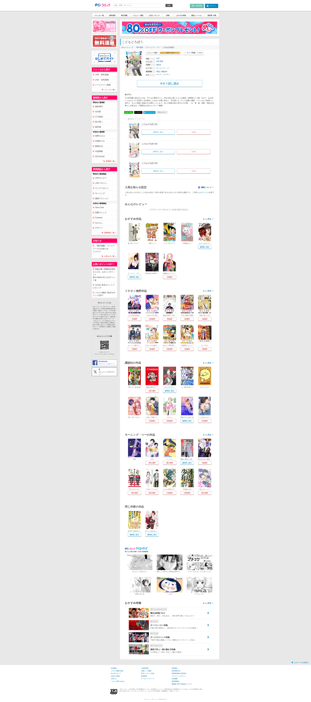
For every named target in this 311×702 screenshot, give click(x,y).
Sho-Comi (99, 207)
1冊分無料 (152, 391)
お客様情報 (144, 668)
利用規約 (174, 668)
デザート (99, 228)
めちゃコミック (127, 47)
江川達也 (99, 117)
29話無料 (187, 493)
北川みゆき (100, 156)
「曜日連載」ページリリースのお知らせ (104, 248)
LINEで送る (129, 112)
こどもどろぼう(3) (149, 163)
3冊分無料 (134, 493)
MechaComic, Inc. (163, 699)
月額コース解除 (146, 671)
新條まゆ (99, 146)
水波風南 (99, 151)
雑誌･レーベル (196, 15)
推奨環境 (144, 676)
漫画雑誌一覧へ (110, 233)
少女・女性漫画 (102, 80)
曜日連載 (124, 15)
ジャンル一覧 (99, 15)
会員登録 (114, 668)
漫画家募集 (175, 681)
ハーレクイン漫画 (103, 85)
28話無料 (169, 421)
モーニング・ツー (153, 47)
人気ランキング (154, 15)
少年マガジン (101, 183)
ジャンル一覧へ (110, 90)
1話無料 (134, 349)
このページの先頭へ (301, 662)
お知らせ (114, 679)
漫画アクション (102, 198)
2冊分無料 (152, 463)
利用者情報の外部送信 (179, 673)
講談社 (158, 65)
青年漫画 (139, 47)
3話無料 (169, 277)
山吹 (158, 58)
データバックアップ (147, 679)
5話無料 (204, 319)
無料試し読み (204, 247)
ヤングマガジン (102, 188)
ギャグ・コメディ (163, 74)
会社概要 (174, 679)
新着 (167, 15)
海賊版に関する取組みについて (182, 684)
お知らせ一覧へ (110, 256)
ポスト (139, 112)
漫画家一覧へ (111, 161)
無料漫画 (112, 15)
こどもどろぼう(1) (149, 124)
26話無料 (169, 349)
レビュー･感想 (138, 15)
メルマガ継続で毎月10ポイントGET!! (104, 294)
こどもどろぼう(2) (149, 144)
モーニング (100, 193)
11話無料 (169, 493)
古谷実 (98, 112)
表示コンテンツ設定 (147, 673)
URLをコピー (162, 112)
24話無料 (152, 421)
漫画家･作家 (211, 15)
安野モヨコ (100, 136)
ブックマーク (149, 112)
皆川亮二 (99, 122)
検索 (169, 5)
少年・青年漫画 (102, 75)
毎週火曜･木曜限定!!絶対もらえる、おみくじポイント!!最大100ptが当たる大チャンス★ (104, 274)
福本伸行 (99, 106)
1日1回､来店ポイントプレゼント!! (103, 286)
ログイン (204, 192)
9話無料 (204, 463)
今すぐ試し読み (169, 83)
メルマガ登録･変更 (117, 671)
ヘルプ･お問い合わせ (118, 681)
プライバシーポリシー (179, 676)
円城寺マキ (100, 141)
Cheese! (98, 218)
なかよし (99, 223)
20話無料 (152, 319)
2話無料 (169, 319)
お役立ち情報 (115, 676)
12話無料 (204, 421)
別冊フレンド (101, 213)
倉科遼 (98, 127)
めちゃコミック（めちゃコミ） (151, 699)
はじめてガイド (116, 673)
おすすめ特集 (181, 15)
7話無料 (134, 319)
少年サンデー (101, 178)
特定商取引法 (176, 671)
